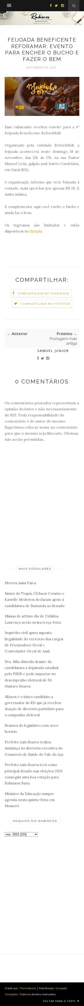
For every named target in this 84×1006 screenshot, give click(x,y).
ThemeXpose (27, 988)
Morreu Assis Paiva (20, 583)
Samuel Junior (53, 350)
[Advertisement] (42, 887)
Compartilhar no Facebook (44, 293)
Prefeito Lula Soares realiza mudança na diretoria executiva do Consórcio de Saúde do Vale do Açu (34, 748)
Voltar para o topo (59, 1001)
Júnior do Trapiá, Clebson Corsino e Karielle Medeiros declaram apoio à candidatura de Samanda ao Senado (34, 599)
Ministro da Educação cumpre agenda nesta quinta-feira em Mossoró (30, 799)
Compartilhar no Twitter (45, 303)
